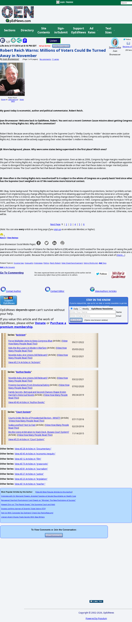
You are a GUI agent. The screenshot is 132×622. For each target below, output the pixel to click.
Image (3, 99)
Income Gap (19, 263)
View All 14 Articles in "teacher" (30, 483)
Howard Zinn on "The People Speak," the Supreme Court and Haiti (28, 504)
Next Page (55, 224)
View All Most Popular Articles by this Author (54, 492)
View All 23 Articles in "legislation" (31, 478)
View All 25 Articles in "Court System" (26, 439)
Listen (53, 40)
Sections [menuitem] (9, 30)
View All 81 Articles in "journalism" (31, 468)
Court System (23, 411)
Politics (46, 263)
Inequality (29, 263)
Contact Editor (57, 291)
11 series (55, 59)
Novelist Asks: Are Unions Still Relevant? (28, 354)
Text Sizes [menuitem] (108, 30)
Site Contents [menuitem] (44, 30)
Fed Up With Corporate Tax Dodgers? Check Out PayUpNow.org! (27, 513)
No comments (45, 59)
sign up (57, 229)
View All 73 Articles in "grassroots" (31, 463)
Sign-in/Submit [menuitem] (60, 30)
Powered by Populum (96, 618)
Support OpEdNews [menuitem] (77, 30)
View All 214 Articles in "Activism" (24, 362)
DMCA (13, 101)
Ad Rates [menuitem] (91, 30)
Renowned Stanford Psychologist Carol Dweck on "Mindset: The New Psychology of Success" (38, 500)
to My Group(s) (7, 267)
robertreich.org (13, 99)
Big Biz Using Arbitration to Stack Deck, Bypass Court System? (38, 432)
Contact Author (13, 291)
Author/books (23, 372)
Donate (40, 323)
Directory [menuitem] (27, 30)
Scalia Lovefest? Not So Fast (21, 424)
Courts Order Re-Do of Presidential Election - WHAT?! (34, 417)
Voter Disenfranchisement (72, 263)
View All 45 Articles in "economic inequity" (35, 453)
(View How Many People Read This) (26, 420)
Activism (20, 334)
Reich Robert (55, 263)
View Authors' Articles (106, 291)
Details (22, 99)
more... (120, 255)
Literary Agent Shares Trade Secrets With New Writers (23, 517)
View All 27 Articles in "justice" (29, 473)
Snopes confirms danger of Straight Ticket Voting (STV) (23, 508)
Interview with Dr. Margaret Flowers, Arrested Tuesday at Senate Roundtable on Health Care (38, 496)
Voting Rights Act (91, 263)
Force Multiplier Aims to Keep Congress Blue (30, 340)
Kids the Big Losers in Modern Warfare (27, 347)
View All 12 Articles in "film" (28, 458)
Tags (102, 263)
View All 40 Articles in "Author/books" (26, 402)
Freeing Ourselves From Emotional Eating (28, 385)
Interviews (38, 263)
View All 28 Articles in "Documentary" (33, 448)
